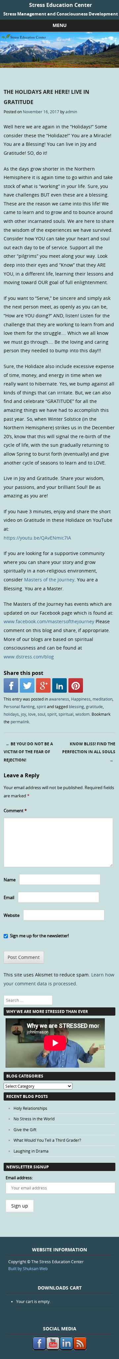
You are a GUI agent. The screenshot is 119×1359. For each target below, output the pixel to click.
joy (23, 714)
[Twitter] (27, 685)
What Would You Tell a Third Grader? (47, 1140)
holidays (11, 714)
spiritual (66, 714)
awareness (59, 699)
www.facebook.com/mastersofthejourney (49, 621)
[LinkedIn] (59, 685)
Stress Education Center (60, 5)
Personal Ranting (19, 706)
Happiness (81, 699)
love (32, 714)
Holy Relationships (30, 1108)
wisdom (82, 714)
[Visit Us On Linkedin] (66, 1348)
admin (71, 111)
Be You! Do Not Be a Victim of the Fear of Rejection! (28, 752)
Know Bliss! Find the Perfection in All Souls (88, 752)
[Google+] (43, 685)
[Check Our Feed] (80, 1348)
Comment (15, 810)
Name (10, 880)
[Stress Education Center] (59, 66)
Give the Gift (25, 1129)
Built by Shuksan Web (28, 1268)
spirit (41, 706)
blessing (76, 706)
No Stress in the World (34, 1118)
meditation (102, 699)
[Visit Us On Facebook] (39, 1348)
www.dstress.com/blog (29, 656)
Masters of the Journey (49, 579)
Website (12, 915)
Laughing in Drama (31, 1151)
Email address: (19, 1177)
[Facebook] (11, 685)
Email (9, 897)
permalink (20, 721)
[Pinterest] (75, 685)
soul (41, 714)
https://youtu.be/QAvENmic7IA (37, 538)
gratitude (94, 706)
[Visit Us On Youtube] (53, 1348)
